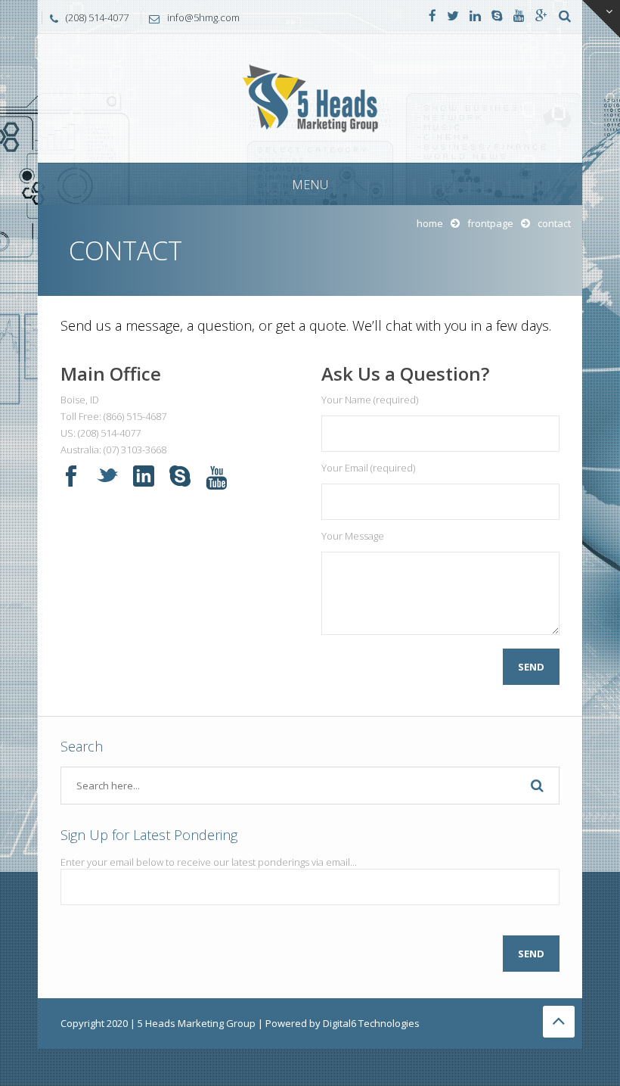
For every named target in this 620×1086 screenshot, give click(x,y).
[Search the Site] (565, 16)
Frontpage (490, 223)
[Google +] (541, 16)
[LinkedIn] (475, 16)
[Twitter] (453, 16)
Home (430, 223)
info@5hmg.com (203, 17)
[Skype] (497, 16)
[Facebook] (432, 16)
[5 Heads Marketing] (310, 97)
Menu (310, 184)
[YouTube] (519, 16)
